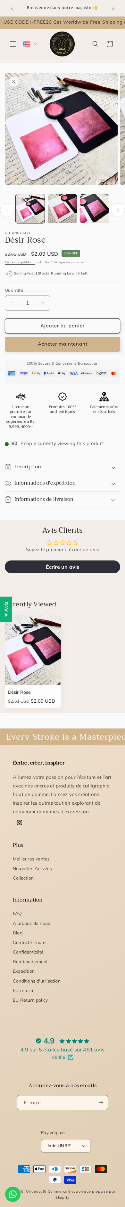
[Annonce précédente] (12, 8)
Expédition (24, 971)
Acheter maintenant (63, 344)
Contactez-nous (29, 942)
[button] (13, 44)
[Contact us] (13, 1194)
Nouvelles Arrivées (32, 868)
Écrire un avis (62, 567)
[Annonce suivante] (113, 8)
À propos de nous (31, 923)
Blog (17, 933)
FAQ (17, 913)
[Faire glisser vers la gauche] (7, 210)
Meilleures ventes (31, 859)
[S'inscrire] (101, 1102)
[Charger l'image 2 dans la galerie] (62, 208)
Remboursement (30, 961)
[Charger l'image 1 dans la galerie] (30, 208)
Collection (23, 878)
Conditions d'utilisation (37, 981)
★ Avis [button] (6, 609)
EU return (23, 990)
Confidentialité (28, 952)
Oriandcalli (36, 1191)
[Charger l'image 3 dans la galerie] (94, 208)
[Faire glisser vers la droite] (118, 210)
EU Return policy (30, 1000)
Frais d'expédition (20, 262)
